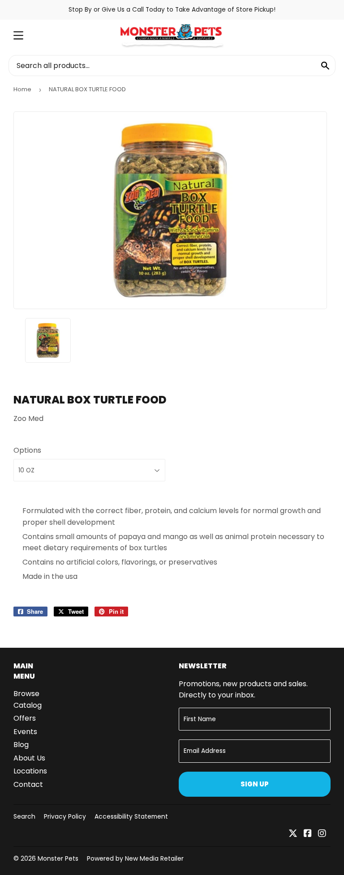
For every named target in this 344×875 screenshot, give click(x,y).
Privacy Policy (65, 816)
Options (27, 450)
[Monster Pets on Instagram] (322, 834)
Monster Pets (58, 858)
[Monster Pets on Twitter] (292, 834)
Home (22, 89)
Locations (30, 771)
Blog (21, 744)
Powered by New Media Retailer (135, 858)
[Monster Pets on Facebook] (308, 834)
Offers (24, 718)
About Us (29, 758)
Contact (28, 784)
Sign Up (255, 784)
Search (24, 816)
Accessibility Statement (131, 816)
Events (25, 731)
